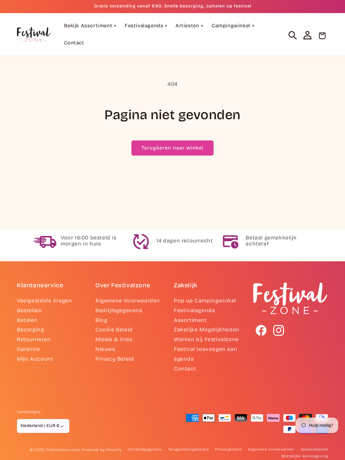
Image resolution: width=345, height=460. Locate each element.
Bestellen (29, 310)
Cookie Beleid (114, 329)
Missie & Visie (113, 339)
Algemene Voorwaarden (127, 300)
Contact (74, 43)
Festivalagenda (146, 26)
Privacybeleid (228, 449)
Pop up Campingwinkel (205, 300)
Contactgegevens (145, 449)
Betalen (27, 320)
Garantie (28, 349)
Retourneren (34, 339)
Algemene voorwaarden (271, 449)
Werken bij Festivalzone (206, 339)
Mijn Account (35, 359)
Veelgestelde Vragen (44, 300)
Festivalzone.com (63, 450)
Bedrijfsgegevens (118, 310)
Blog (101, 320)
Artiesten (189, 26)
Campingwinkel (233, 26)
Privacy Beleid (114, 359)
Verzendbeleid (314, 449)
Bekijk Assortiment (90, 26)
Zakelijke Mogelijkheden (207, 329)
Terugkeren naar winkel (172, 148)
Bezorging (30, 329)
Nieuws (105, 349)
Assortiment (190, 320)
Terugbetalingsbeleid (188, 449)
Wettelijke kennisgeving (304, 456)
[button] (292, 35)
